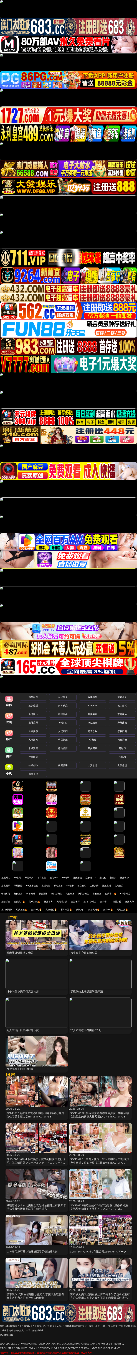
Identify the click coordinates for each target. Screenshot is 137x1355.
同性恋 (122, 756)
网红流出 (92, 722)
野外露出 (122, 722)
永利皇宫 (97, 893)
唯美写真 (92, 748)
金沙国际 (75, 901)
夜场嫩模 (30, 893)
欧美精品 (92, 697)
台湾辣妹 (33, 714)
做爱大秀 (117, 901)
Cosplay (92, 705)
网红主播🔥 (122, 909)
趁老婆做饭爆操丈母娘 (20, 952)
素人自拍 (122, 705)
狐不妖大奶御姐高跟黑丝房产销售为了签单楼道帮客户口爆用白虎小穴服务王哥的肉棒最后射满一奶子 (100, 1297)
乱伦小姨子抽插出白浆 (20, 1069)
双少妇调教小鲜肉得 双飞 (85, 1030)
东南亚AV (122, 714)
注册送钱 (77, 877)
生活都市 (33, 765)
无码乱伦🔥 (34, 901)
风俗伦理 (122, 765)
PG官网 (17, 877)
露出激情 (63, 748)
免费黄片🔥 (19, 901)
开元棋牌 (29, 877)
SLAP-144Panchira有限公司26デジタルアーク (98, 1251)
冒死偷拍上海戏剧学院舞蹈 (86, 991)
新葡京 (113, 877)
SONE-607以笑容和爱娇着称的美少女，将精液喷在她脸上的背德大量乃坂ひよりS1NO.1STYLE (99, 1114)
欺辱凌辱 (33, 722)
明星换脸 (63, 739)
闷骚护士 (122, 739)
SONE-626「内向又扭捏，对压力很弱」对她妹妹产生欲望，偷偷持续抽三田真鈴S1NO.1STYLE (99, 1160)
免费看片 (104, 901)
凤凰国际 (18, 885)
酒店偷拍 (81, 885)
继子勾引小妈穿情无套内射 (23, 991)
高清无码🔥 (94, 909)
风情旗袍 (33, 739)
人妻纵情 (92, 765)
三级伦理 (33, 705)
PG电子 (65, 877)
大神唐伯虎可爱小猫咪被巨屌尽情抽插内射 (32, 1251)
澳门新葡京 (56, 893)
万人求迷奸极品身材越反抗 (23, 1030)
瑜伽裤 (92, 739)
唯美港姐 (92, 714)
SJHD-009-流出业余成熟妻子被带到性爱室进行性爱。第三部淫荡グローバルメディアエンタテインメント (36, 1162)
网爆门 (122, 748)
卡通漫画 (33, 748)
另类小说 (33, 773)
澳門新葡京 (83, 893)
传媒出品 (33, 756)
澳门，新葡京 (90, 901)
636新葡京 (125, 893)
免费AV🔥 (108, 909)
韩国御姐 (63, 714)
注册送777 (90, 877)
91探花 (63, 722)
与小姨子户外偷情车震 (83, 952)
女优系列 (63, 731)
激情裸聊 (5, 901)
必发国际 (43, 893)
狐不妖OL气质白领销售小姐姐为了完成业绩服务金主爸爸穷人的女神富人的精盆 (35, 1295)
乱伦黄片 (119, 885)
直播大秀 (129, 901)
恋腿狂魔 (122, 731)
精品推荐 (33, 697)
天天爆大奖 (62, 901)
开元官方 (48, 901)
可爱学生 (92, 731)
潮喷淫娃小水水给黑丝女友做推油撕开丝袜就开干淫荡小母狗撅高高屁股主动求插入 (36, 1206)
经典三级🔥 (21, 909)
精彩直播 (58, 885)
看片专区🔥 (66, 909)
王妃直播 (106, 885)
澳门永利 (54, 877)
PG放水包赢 (32, 885)
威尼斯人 (5, 877)
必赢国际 (5, 885)
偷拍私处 (5, 893)
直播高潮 (46, 885)
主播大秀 (94, 885)
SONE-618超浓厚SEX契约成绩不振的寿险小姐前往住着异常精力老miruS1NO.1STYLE (36, 1114)
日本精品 (63, 705)
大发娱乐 (70, 893)
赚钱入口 (80, 909)
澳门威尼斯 (6, 909)
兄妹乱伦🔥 (51, 909)
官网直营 (41, 877)
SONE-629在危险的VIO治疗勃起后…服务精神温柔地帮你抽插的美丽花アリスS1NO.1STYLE (99, 1206)
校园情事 (63, 765)
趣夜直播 (18, 893)
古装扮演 (33, 731)
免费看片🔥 (110, 893)
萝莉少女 (122, 697)
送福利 (103, 877)
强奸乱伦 (63, 697)
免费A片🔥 (36, 909)
